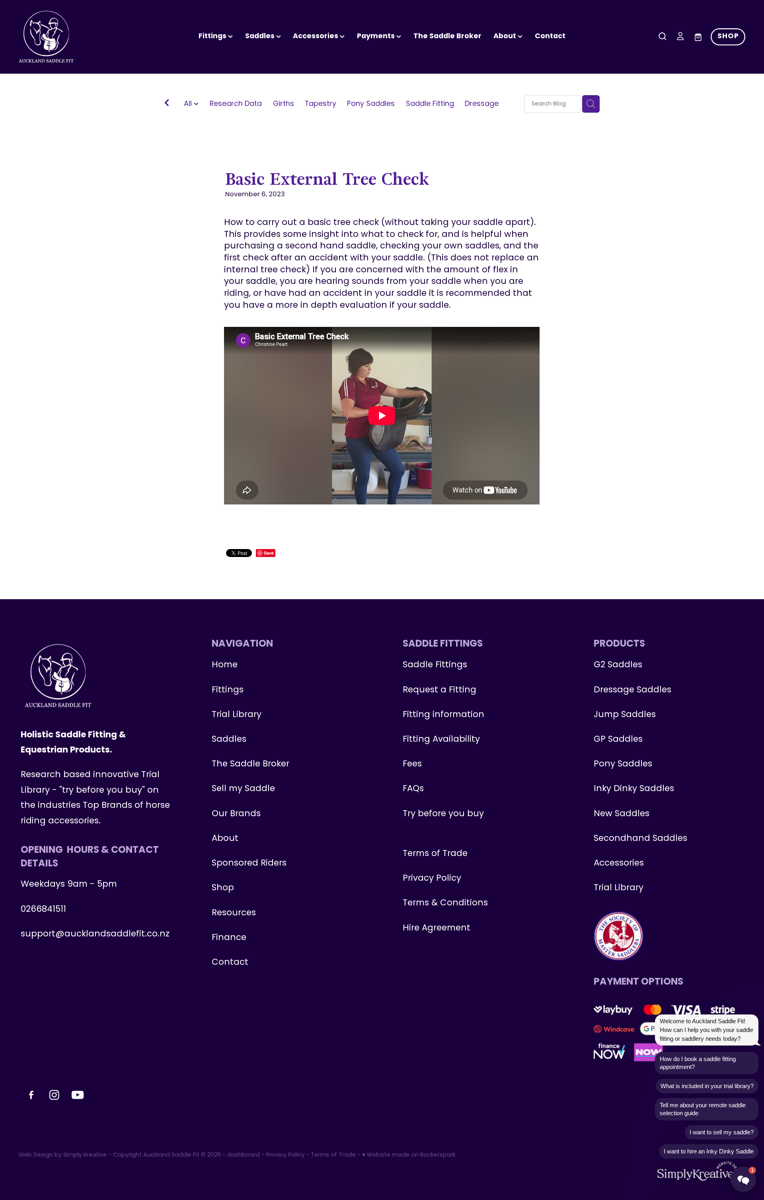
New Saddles (621, 814)
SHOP (728, 36)
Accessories (619, 863)
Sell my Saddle (243, 789)
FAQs (413, 789)
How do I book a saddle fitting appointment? (698, 1062)
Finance (229, 938)
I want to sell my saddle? (722, 1132)
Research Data (236, 104)
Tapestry (320, 104)
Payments (376, 36)
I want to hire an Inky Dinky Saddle (709, 1151)
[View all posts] (166, 104)
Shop (223, 888)
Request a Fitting (439, 690)
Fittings (213, 36)
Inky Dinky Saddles (634, 789)
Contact (550, 36)
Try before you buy (443, 814)
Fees (412, 764)
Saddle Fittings (435, 665)
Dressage (482, 104)
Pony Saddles (371, 104)
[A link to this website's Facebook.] (753, 128)
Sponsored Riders (249, 863)
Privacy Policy (432, 878)
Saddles (260, 36)
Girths (283, 104)
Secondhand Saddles (640, 839)
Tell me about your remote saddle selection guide (703, 1109)
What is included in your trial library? (707, 1086)
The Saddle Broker (447, 36)
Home (225, 665)
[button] (743, 1179)
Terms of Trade (435, 854)
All (189, 104)
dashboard (243, 1155)
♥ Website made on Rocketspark (409, 1155)
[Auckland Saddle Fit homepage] (91, 37)
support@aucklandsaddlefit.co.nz (95, 934)
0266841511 (43, 910)
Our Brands (236, 814)
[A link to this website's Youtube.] (753, 170)
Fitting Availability (441, 740)
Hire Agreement (436, 928)
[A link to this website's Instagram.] (753, 149)
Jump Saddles (625, 715)
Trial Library (236, 715)
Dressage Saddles (632, 690)
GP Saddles (618, 740)
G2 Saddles (619, 665)
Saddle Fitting (430, 104)
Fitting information (443, 715)
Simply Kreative (85, 1155)
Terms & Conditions (445, 903)
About (505, 36)
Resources (234, 913)
